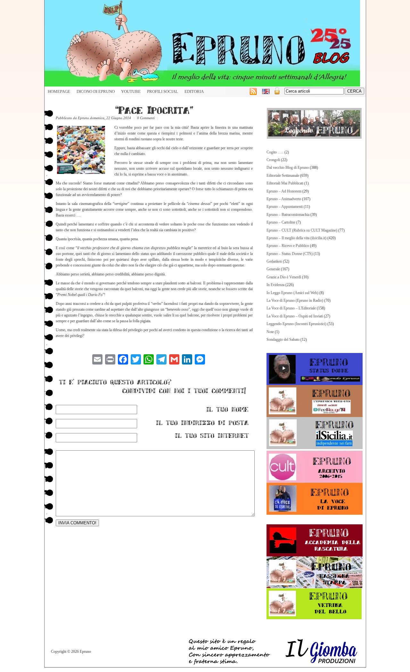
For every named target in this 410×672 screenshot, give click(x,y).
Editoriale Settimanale (282, 175)
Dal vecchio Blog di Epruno (287, 167)
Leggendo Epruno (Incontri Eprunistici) (296, 324)
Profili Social (162, 91)
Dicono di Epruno (96, 91)
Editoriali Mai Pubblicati (284, 183)
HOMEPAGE (59, 91)
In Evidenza (275, 285)
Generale (273, 269)
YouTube (131, 91)
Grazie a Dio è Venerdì (283, 277)
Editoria (194, 91)
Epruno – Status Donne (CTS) (289, 253)
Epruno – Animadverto (283, 199)
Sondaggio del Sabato (282, 339)
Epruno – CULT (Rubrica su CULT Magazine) (301, 230)
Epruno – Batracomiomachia (287, 214)
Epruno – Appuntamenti (284, 206)
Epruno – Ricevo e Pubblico (287, 245)
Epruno (83, 118)
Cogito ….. (274, 152)
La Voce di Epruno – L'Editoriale (291, 308)
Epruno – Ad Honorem (283, 191)
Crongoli (273, 160)
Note (270, 332)
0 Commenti (146, 118)
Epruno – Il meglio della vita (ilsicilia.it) (296, 238)
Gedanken (274, 261)
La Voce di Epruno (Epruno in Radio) (294, 300)
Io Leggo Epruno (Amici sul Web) (292, 293)
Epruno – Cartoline (280, 222)
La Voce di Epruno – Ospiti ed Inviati (294, 316)
